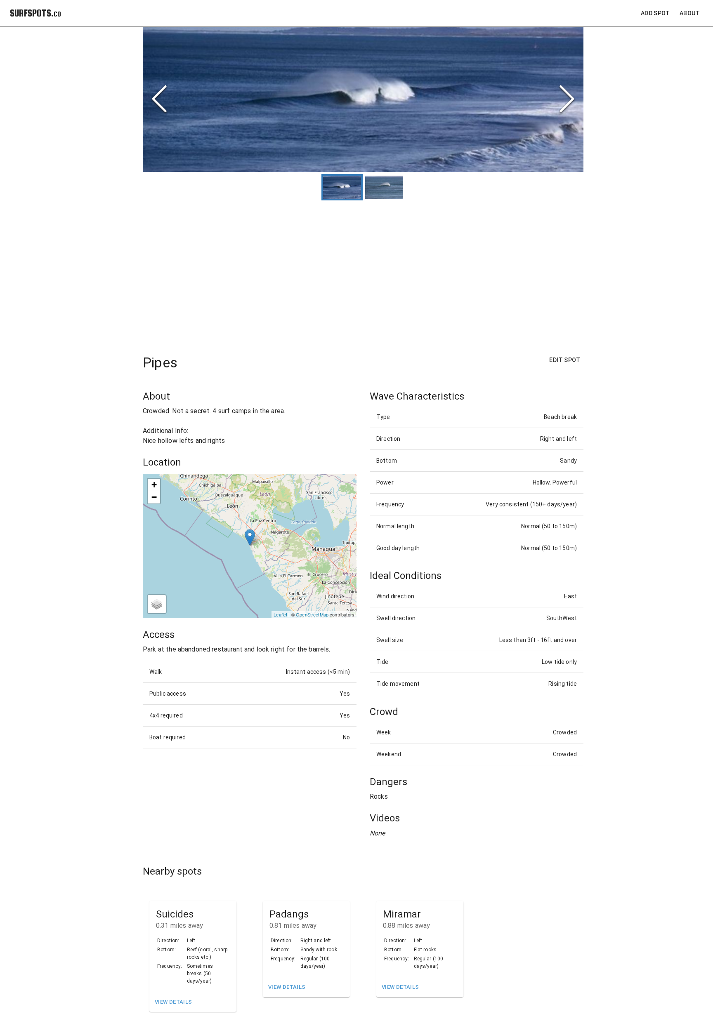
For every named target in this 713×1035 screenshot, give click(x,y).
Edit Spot (564, 360)
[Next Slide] (566, 100)
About (690, 13)
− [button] (154, 497)
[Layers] (157, 604)
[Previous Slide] (159, 100)
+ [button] (154, 485)
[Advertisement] (363, 273)
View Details (173, 1002)
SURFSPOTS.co (35, 13)
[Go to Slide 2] (384, 187)
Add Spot (655, 13)
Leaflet (280, 614)
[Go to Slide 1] (342, 187)
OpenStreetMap (312, 614)
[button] (363, 99)
